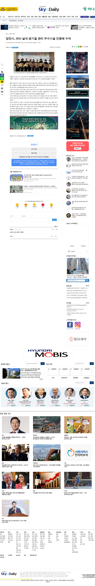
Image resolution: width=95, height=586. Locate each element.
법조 (17, 548)
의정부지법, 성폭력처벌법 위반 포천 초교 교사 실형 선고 (78, 290)
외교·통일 (10, 540)
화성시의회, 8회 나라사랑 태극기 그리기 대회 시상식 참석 (14, 521)
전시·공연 (74, 538)
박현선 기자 (12, 47)
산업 (39, 16)
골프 (81, 542)
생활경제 (44, 16)
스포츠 (68, 16)
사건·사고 (18, 534)
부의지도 (23, 16)
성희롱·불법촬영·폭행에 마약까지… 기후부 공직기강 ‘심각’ (13, 438)
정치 (28, 16)
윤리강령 (37, 580)
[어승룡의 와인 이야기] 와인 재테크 (42, 493)
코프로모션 (83, 246)
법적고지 (56, 580)
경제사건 (26, 546)
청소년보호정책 (70, 580)
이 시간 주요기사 (4, 24)
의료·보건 (18, 546)
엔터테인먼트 (75, 552)
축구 (81, 540)
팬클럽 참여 (13, 405)
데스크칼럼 (2, 536)
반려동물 (74, 546)
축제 (76, 540)
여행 (73, 540)
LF (84, 402)
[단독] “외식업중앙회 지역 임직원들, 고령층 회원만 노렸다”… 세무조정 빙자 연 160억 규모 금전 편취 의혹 (78, 295)
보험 (49, 540)
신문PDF (2, 555)
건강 (73, 550)
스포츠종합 (82, 536)
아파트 (57, 540)
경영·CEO (26, 534)
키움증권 (70, 402)
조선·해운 (34, 538)
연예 (92, 538)
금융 (49, 16)
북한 (9, 542)
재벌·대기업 (27, 536)
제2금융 (50, 542)
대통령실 (10, 534)
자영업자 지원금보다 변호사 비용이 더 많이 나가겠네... (76, 314)
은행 (49, 536)
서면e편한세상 (40, 403)
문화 (64, 16)
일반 (57, 534)
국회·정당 (10, 536)
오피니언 (17, 16)
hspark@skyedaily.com (21, 135)
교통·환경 (18, 550)
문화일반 (74, 534)
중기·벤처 (42, 534)
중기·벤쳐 (26, 538)
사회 (32, 16)
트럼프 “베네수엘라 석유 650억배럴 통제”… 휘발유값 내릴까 (14, 493)
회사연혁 (32, 580)
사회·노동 (18, 536)
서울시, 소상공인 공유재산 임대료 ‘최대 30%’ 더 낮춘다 (39, 186)
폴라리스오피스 (55, 402)
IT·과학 (34, 550)
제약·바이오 (35, 542)
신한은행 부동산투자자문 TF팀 (25, 402)
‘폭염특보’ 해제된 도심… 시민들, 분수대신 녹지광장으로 (21, 20)
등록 (54, 219)
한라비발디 (55, 403)
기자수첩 (2, 540)
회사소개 (23, 580)
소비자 (25, 542)
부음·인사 (18, 552)
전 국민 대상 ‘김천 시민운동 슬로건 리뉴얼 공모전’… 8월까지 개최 (38, 176)
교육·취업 (18, 540)
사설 (1, 534)
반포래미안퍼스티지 (25, 403)
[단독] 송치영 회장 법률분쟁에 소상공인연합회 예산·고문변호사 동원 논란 (78, 297)
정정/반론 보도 (33, 555)
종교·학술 (74, 542)
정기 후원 (34, 149)
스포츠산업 (82, 534)
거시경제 (26, 548)
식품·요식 (34, 544)
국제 (60, 16)
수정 (53, 229)
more (87, 285)
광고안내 (41, 580)
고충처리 (48, 581)
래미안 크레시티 (11, 403)
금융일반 (50, 534)
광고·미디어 (35, 548)
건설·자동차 (35, 536)
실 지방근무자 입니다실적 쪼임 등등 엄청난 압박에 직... (76, 306)
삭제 (56, 229)
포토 (72, 16)
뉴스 (7, 33)
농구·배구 (82, 544)
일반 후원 (34, 153)
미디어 (73, 544)
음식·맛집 (74, 548)
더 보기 (41, 379)
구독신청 (72, 246)
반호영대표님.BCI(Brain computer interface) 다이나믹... (75, 310)
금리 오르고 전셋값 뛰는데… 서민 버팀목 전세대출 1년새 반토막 (46, 466)
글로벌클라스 (67, 542)
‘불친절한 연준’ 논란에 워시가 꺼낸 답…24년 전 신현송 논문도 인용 (15, 466)
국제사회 (66, 538)
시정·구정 (11, 33)
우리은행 (11, 402)
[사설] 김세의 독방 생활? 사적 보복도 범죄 (76, 293)
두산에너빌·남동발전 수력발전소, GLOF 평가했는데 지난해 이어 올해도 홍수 (44, 438)
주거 (17, 542)
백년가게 (42, 546)
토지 (57, 538)
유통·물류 (34, 540)
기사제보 (72, 251)
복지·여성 (18, 538)
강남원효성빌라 (84, 403)
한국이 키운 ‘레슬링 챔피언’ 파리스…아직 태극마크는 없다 (75, 493)
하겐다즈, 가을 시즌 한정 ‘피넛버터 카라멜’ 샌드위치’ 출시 (75, 438)
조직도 (27, 580)
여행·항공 (34, 546)
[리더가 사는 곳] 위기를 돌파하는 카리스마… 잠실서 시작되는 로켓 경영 (77, 276)
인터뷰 (1, 542)
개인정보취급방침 (62, 580)
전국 (25, 555)
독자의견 (51, 580)
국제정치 (66, 540)
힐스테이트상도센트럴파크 (70, 403)
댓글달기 (11, 236)
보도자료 (18, 555)
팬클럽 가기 (77, 148)
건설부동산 (55, 16)
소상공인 (42, 548)
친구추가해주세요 (70, 328)
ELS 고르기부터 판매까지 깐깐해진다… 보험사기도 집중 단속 (86, 27)
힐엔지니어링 (40, 402)
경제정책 (26, 540)
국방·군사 (18, 544)
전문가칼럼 (2, 538)
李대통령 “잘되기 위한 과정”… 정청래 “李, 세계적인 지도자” (78, 288)
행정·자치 (10, 538)
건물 (57, 536)
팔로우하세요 (77, 328)
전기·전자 (34, 534)
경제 (35, 16)
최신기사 (11, 16)
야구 (81, 538)
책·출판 (74, 536)
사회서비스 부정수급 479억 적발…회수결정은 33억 (76, 466)
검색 (42, 363)
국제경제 (66, 536)
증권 (49, 538)
